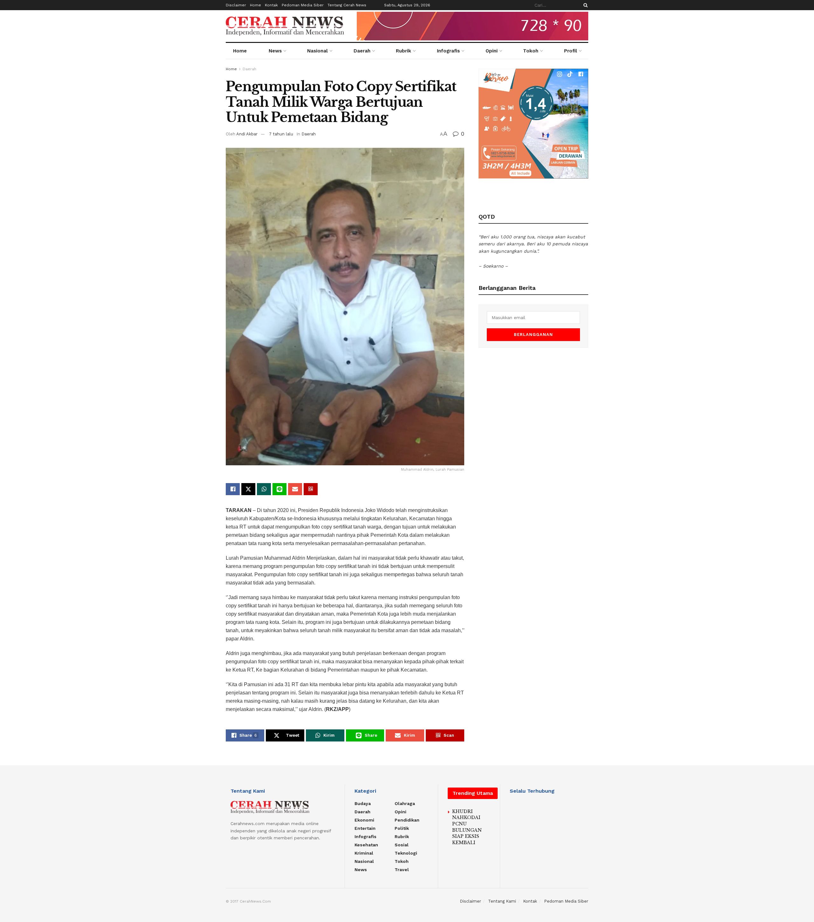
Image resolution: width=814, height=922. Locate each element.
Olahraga (405, 803)
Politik (402, 828)
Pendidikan (407, 820)
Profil (570, 51)
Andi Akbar (247, 134)
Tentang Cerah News (347, 5)
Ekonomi (364, 820)
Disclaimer (236, 5)
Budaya (363, 803)
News (275, 51)
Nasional (317, 51)
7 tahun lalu (281, 134)
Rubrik (403, 51)
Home (255, 5)
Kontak (271, 5)
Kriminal (364, 853)
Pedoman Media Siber (303, 5)
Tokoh (530, 51)
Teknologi (406, 853)
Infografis (448, 51)
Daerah (362, 51)
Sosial (402, 844)
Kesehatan (366, 844)
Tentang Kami (502, 901)
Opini (492, 51)
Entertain (365, 828)
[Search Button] (584, 5)
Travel (402, 869)
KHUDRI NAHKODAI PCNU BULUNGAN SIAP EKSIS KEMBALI (467, 827)
